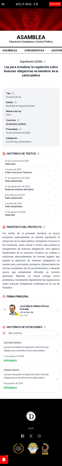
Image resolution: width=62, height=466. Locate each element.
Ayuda (31, 428)
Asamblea (9, 50)
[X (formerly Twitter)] (31, 436)
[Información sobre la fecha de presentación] (20, 129)
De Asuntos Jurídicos (16, 124)
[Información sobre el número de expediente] (44, 61)
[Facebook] (22, 436)
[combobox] (33, 333)
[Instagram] (39, 436)
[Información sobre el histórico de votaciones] (44, 327)
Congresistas (34, 50)
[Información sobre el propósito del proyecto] (44, 227)
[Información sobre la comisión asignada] (18, 120)
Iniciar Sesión (55, 4)
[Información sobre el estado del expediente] (15, 102)
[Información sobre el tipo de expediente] (13, 93)
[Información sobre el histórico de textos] (38, 153)
